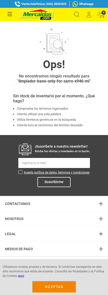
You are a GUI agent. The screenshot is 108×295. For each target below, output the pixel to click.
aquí (21, 276)
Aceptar (54, 287)
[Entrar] (88, 15)
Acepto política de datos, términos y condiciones (56, 172)
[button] (76, 14)
